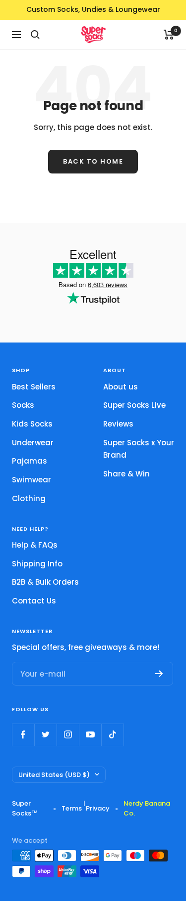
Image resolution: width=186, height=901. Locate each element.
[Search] (35, 34)
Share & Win (126, 474)
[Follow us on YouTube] (90, 735)
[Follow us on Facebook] (23, 735)
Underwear (33, 442)
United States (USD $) (54, 774)
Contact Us (34, 601)
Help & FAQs (35, 545)
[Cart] (169, 35)
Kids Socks (32, 424)
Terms (72, 808)
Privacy (98, 808)
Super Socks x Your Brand (138, 449)
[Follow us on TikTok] (112, 735)
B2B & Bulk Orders (45, 582)
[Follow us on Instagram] (68, 735)
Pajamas (29, 461)
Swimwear (31, 479)
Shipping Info (37, 563)
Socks (23, 405)
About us (120, 387)
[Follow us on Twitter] (45, 735)
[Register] (159, 673)
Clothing (29, 498)
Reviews (118, 424)
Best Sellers (34, 387)
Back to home (93, 161)
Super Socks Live (134, 405)
